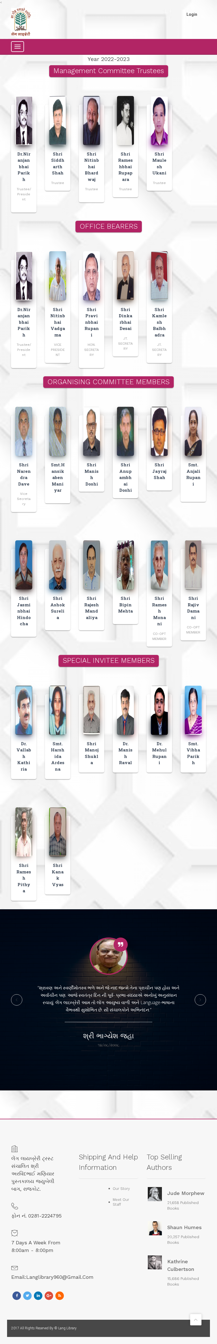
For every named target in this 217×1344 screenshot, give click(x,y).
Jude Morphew (185, 1193)
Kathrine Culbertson (180, 1265)
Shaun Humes (184, 1227)
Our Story (121, 1188)
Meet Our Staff (121, 1202)
